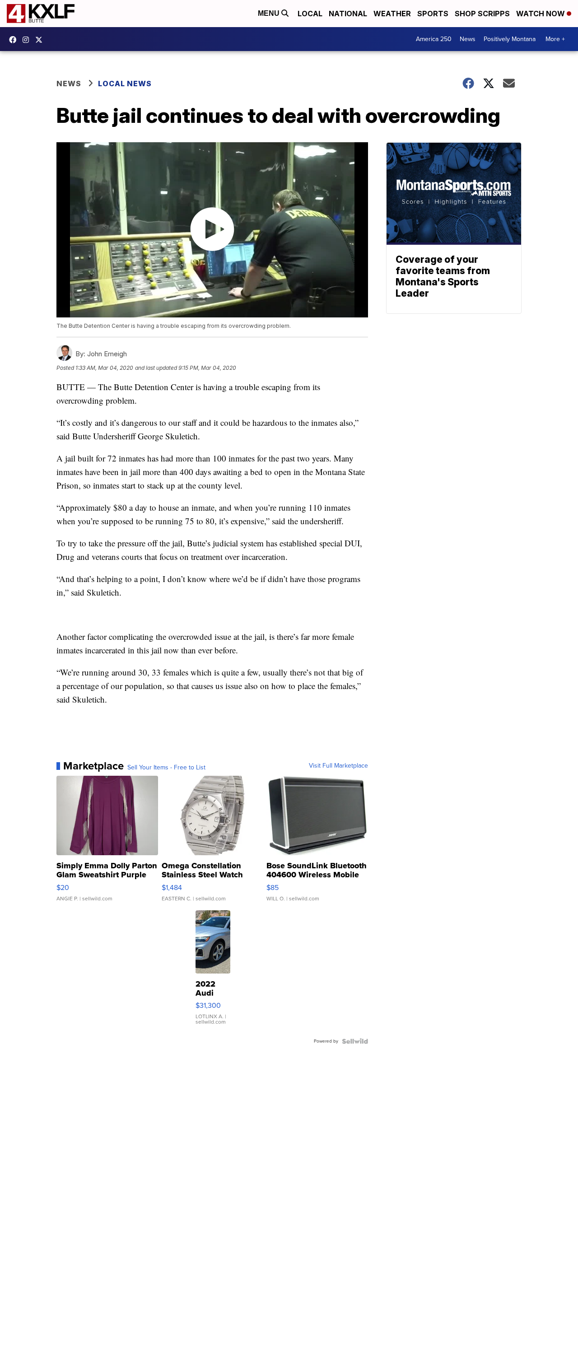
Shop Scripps (482, 13)
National (348, 13)
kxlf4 (15, 39)
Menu (269, 13)
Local (310, 13)
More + (555, 39)
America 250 (434, 39)
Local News (125, 83)
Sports (432, 13)
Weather (392, 13)
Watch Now (541, 13)
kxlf (41, 39)
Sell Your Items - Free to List (166, 767)
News (467, 39)
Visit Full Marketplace (338, 766)
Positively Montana (510, 39)
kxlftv (28, 39)
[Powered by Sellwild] (355, 1041)
